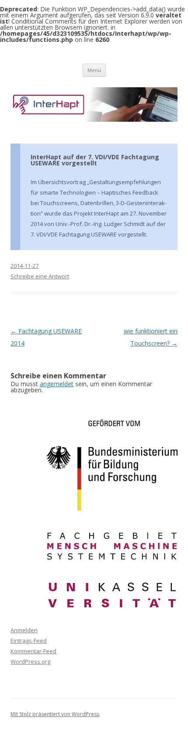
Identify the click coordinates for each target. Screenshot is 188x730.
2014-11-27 (24, 266)
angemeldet (56, 384)
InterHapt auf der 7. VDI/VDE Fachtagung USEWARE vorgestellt (95, 160)
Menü (94, 70)
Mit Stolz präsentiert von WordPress (54, 714)
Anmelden (24, 630)
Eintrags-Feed (28, 640)
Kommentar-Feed (33, 651)
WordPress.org (30, 661)
